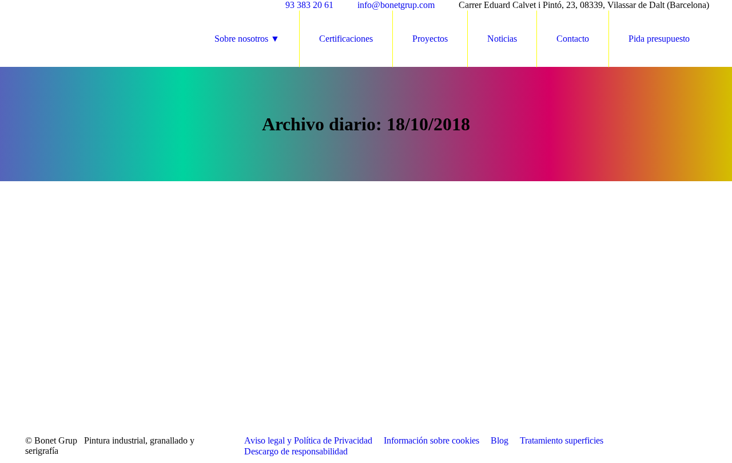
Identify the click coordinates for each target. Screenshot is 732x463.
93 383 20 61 (309, 5)
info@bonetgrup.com (396, 5)
